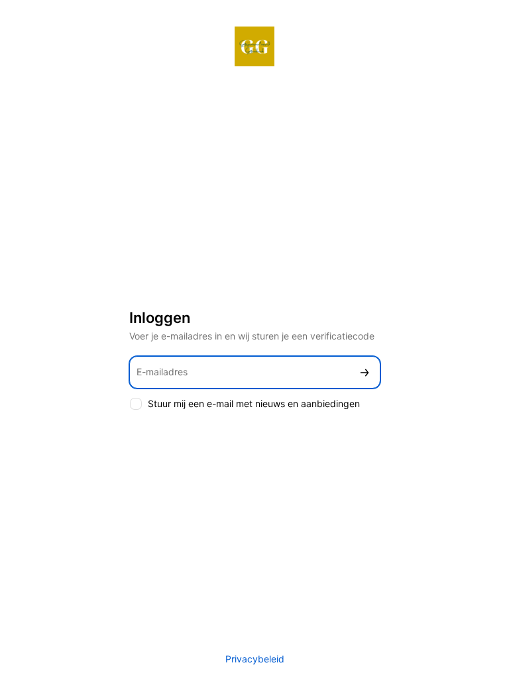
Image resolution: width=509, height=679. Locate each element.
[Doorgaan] (364, 372)
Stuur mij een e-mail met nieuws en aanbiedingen (254, 403)
